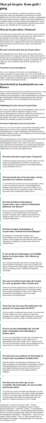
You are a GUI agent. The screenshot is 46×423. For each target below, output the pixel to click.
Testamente (19, 409)
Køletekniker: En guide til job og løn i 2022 (14, 405)
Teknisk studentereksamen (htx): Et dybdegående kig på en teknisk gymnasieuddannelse (19, 407)
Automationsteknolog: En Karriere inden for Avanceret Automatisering (22, 411)
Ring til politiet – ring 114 (15, 416)
